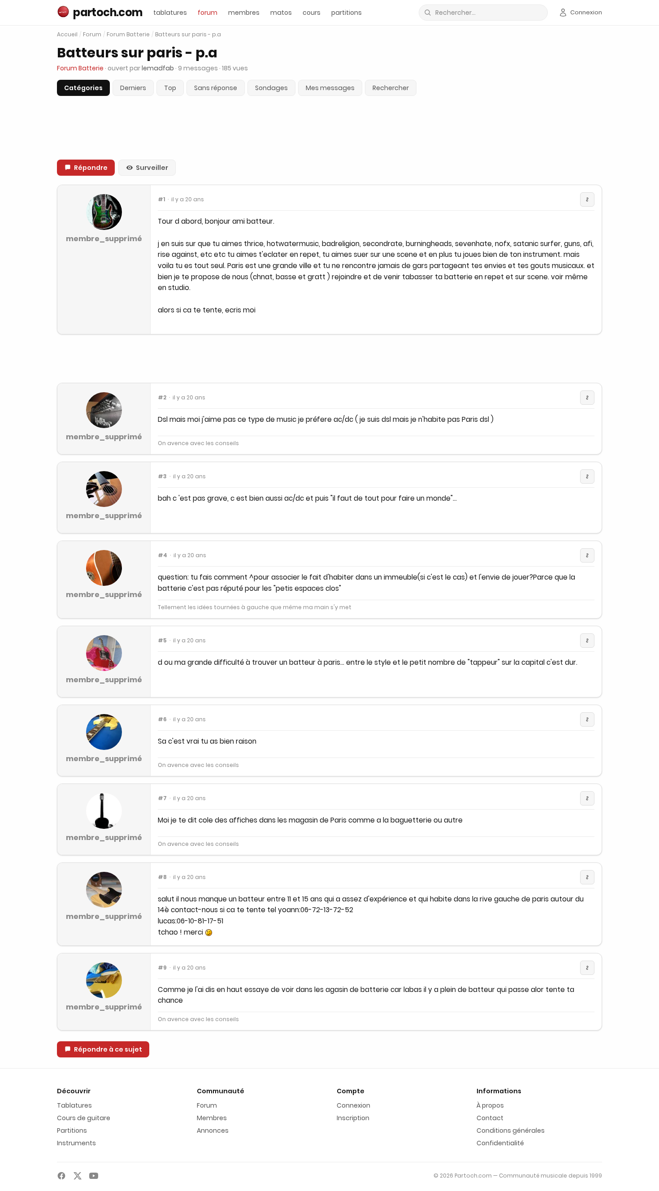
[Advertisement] (329, 358)
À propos (490, 1105)
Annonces (213, 1130)
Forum (92, 34)
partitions (346, 12)
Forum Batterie (128, 34)
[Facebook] (61, 1175)
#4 (162, 555)
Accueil (67, 34)
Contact (490, 1117)
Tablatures (74, 1105)
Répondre (91, 167)
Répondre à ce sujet (108, 1049)
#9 (162, 967)
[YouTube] (93, 1175)
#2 (162, 397)
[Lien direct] (587, 199)
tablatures (170, 12)
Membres (212, 1117)
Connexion (353, 1105)
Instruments (76, 1143)
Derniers (133, 87)
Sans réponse (215, 87)
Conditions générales (511, 1130)
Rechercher (391, 87)
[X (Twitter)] (77, 1175)
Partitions (72, 1130)
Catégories (83, 87)
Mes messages (330, 87)
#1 (161, 199)
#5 (162, 640)
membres (244, 12)
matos (281, 12)
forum (207, 12)
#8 (162, 877)
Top (170, 87)
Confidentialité (500, 1143)
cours (312, 12)
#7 (162, 798)
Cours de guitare (83, 1117)
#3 (162, 476)
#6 (162, 719)
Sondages (271, 87)
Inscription (353, 1117)
